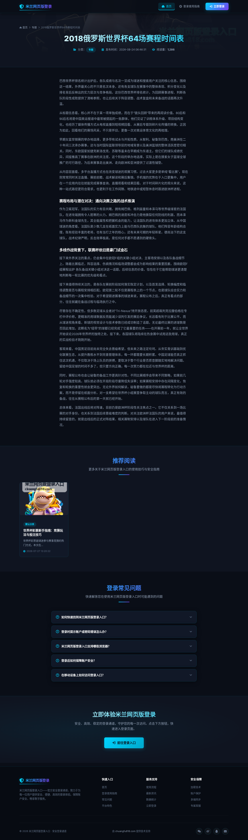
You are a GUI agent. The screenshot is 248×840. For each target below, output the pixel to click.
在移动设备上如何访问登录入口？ (83, 675)
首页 (169, 6)
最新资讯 (151, 793)
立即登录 (219, 6)
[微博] (208, 831)
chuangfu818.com (125, 831)
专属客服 (196, 805)
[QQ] (216, 831)
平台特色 (107, 805)
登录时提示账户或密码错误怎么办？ (84, 631)
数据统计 (151, 799)
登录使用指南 (191, 6)
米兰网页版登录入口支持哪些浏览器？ (86, 646)
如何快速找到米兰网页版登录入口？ (84, 617)
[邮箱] (225, 831)
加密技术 (196, 787)
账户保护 (196, 793)
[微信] (199, 831)
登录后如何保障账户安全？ (78, 660)
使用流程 (151, 787)
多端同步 (196, 799)
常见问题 (107, 799)
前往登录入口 (126, 743)
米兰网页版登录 (39, 6)
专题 (34, 27)
